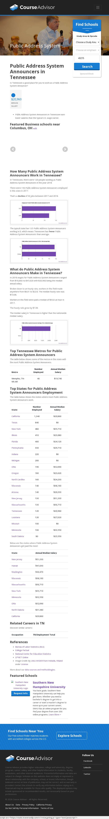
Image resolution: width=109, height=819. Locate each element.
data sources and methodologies (40, 669)
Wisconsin (16, 485)
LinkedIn (87, 767)
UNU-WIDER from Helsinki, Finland (47, 660)
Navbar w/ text (32, 7)
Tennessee (17, 511)
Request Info (21, 693)
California (16, 416)
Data (18, 804)
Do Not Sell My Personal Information (22, 808)
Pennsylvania (17, 447)
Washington (17, 572)
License (24, 664)
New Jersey (17, 498)
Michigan (15, 460)
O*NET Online (21, 657)
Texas (14, 422)
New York (16, 429)
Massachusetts (19, 504)
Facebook (87, 761)
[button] (13, 149)
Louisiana (16, 517)
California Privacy (44, 804)
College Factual (22, 650)
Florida (15, 441)
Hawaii (15, 565)
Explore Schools (70, 735)
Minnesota (16, 530)
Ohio (14, 466)
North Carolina (18, 479)
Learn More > (55, 714)
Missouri (15, 523)
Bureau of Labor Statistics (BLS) (29, 646)
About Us (9, 804)
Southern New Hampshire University (49, 684)
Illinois (14, 435)
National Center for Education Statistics (33, 653)
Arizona (15, 492)
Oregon (15, 473)
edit (35, 128)
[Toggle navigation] (98, 7)
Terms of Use (47, 808)
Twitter (86, 774)
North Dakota (18, 609)
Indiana (15, 454)
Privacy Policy (28, 804)
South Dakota (18, 536)
